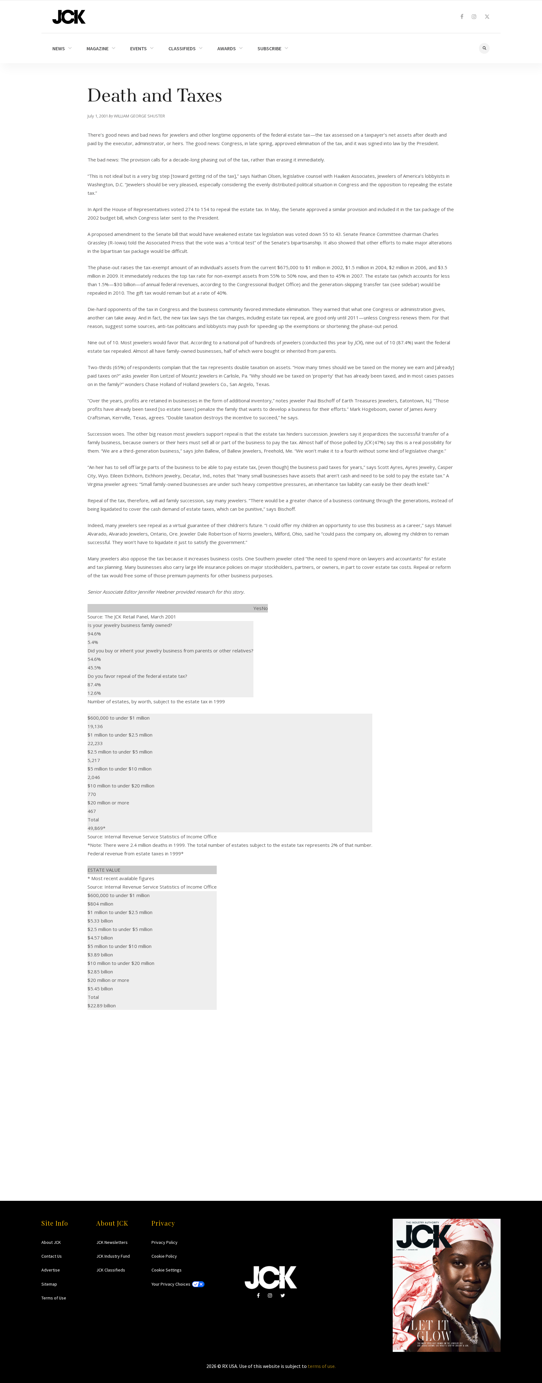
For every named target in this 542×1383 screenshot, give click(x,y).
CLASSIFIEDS (182, 48)
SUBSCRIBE (269, 48)
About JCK (51, 1242)
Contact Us (51, 1256)
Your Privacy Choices (170, 1284)
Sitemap (49, 1284)
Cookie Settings (166, 1270)
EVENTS (138, 48)
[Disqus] (271, 1088)
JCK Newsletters (112, 1242)
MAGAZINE (98, 48)
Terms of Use (53, 1298)
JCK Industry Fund (113, 1256)
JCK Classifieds (110, 1270)
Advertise (50, 1270)
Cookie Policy (164, 1256)
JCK (69, 17)
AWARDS (226, 48)
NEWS (58, 48)
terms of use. (322, 1366)
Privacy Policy (164, 1242)
